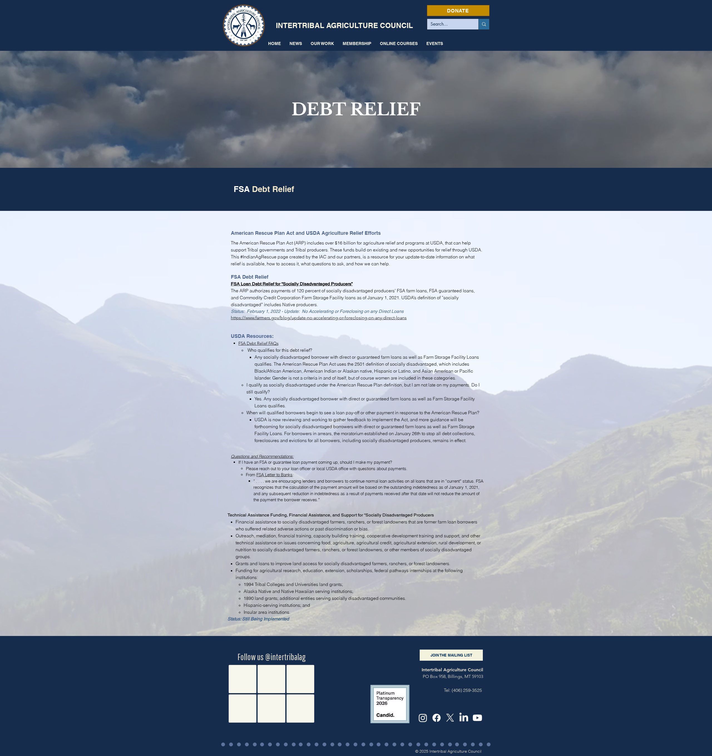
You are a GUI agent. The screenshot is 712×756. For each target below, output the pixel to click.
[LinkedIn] (463, 717)
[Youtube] (477, 717)
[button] (322, 43)
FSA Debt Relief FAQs (258, 343)
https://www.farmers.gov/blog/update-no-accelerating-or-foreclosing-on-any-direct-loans (319, 317)
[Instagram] (422, 717)
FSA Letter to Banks (274, 474)
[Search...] (483, 24)
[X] (450, 717)
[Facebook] (436, 717)
